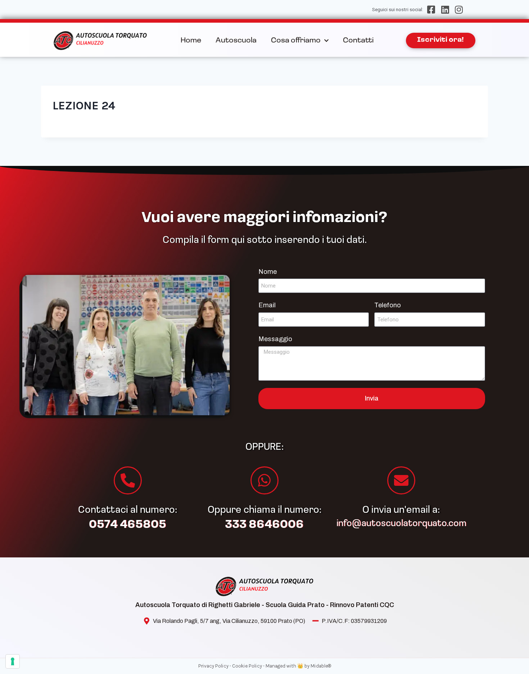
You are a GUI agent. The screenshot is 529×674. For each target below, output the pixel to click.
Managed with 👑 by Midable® (298, 666)
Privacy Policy (213, 666)
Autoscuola (236, 40)
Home (191, 40)
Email (267, 305)
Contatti (358, 40)
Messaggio (275, 339)
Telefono (387, 305)
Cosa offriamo (296, 40)
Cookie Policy (247, 666)
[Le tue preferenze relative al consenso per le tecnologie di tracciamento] (12, 661)
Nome (267, 271)
